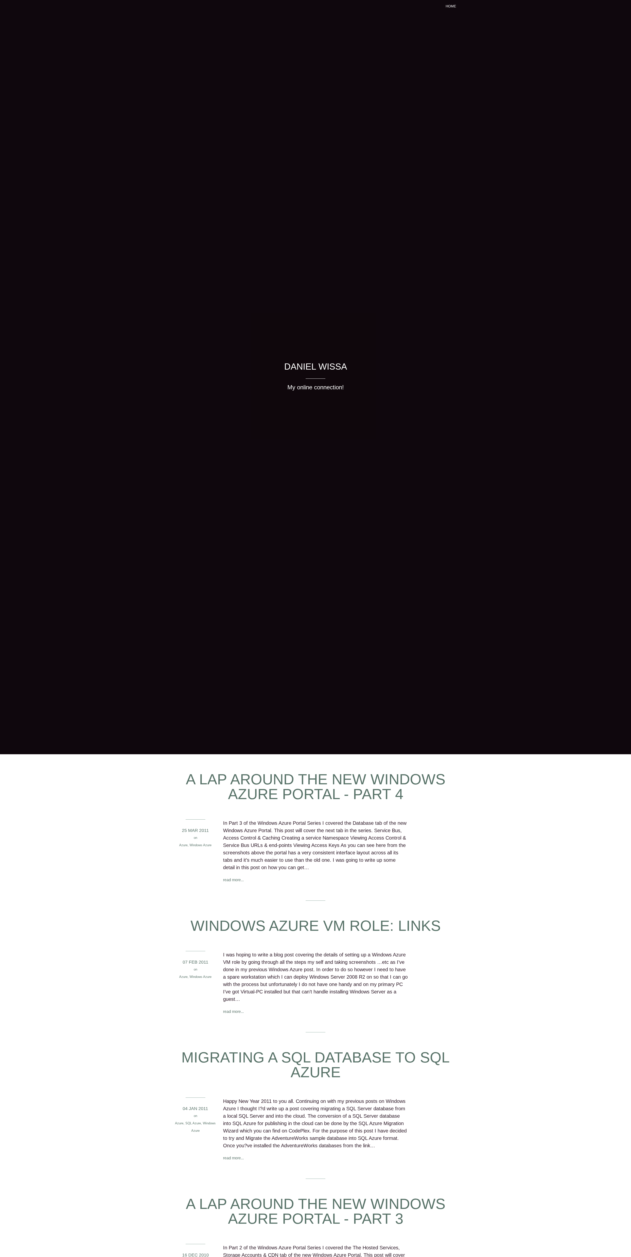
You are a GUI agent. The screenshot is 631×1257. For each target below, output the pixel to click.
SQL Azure (193, 1123)
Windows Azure (200, 845)
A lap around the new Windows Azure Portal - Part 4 (315, 786)
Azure (183, 845)
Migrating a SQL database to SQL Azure (315, 1064)
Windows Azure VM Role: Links (316, 925)
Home (451, 6)
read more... (233, 880)
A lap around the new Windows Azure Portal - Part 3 (315, 1211)
